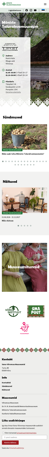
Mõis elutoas (7, 220)
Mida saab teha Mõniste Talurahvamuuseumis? (23, 154)
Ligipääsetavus (15, 10)
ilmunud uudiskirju (16, 448)
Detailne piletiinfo (13, 92)
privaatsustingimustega (26, 433)
